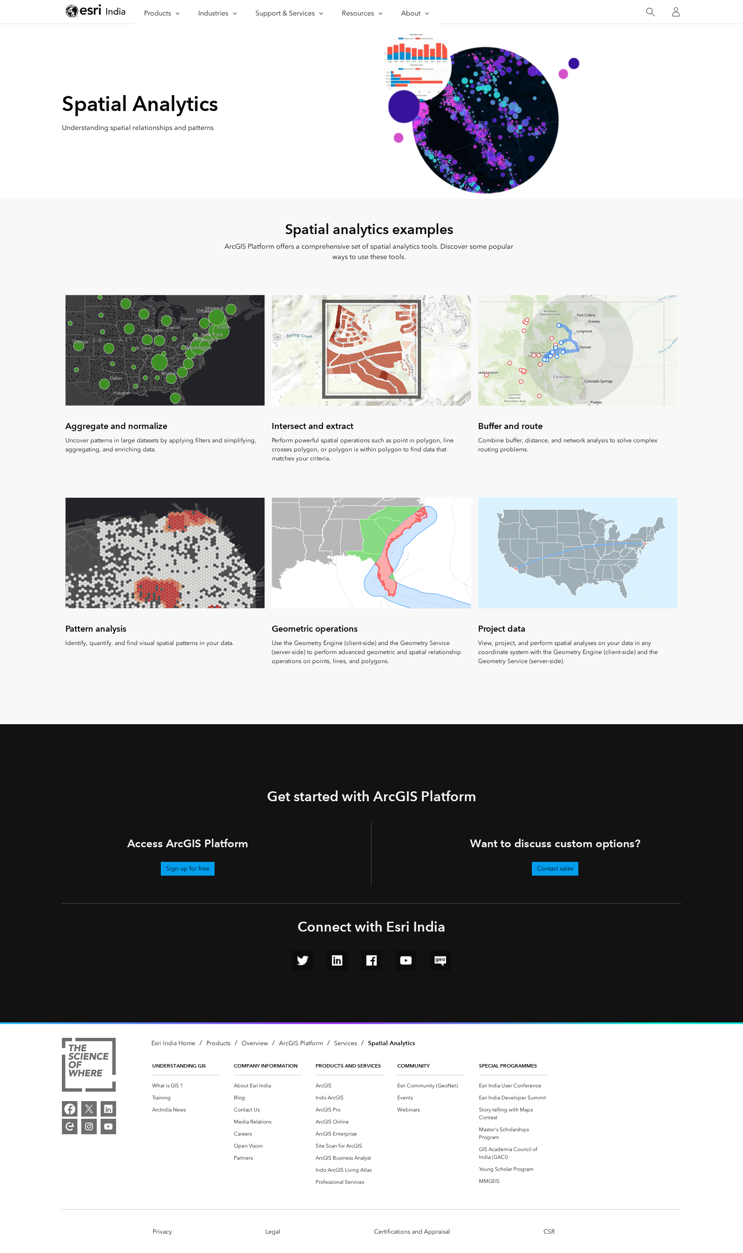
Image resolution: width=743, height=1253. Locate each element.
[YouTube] (108, 1126)
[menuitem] (186, 1086)
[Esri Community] (69, 1126)
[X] (89, 1109)
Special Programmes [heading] (508, 1065)
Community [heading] (413, 1065)
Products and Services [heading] (348, 1065)
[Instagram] (89, 1126)
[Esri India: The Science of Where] (89, 1066)
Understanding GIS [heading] (179, 1065)
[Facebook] (69, 1109)
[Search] (650, 12)
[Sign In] (676, 12)
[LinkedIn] (108, 1109)
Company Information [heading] (266, 1065)
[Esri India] (95, 12)
